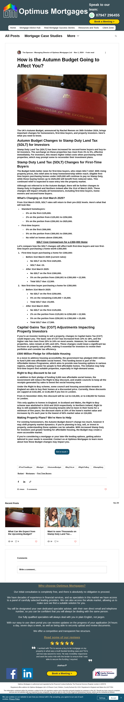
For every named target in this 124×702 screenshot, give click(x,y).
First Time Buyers (44, 473)
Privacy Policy (14, 699)
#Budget (39, 467)
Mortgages (30, 473)
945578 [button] (103, 684)
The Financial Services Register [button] (83, 684)
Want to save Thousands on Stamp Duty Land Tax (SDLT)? (61, 532)
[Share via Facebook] (18, 482)
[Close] (121, 698)
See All (116, 503)
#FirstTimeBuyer (25, 467)
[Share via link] (30, 482)
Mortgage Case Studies (43, 36)
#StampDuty (98, 467)
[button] (104, 21)
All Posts (12, 36)
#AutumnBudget (54, 467)
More (71, 36)
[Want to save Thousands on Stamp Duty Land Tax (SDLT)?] (62, 517)
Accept (113, 698)
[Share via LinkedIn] (24, 482)
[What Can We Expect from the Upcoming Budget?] (22, 517)
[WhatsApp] (92, 15)
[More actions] (105, 52)
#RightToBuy (83, 467)
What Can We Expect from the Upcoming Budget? (21, 532)
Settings (102, 698)
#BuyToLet (69, 467)
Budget (21, 473)
